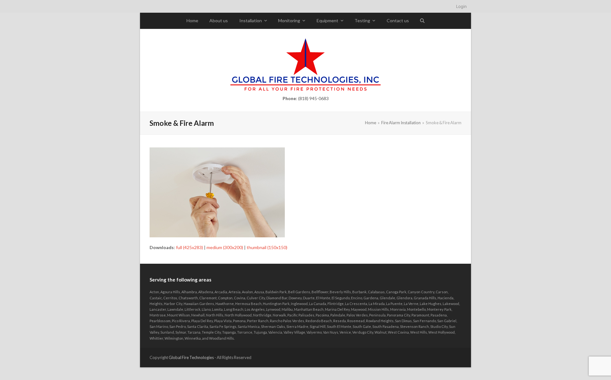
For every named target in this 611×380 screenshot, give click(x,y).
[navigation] (305, 6)
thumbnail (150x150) (267, 247)
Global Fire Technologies (191, 357)
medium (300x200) (225, 247)
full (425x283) (189, 247)
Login (461, 6)
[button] (422, 21)
